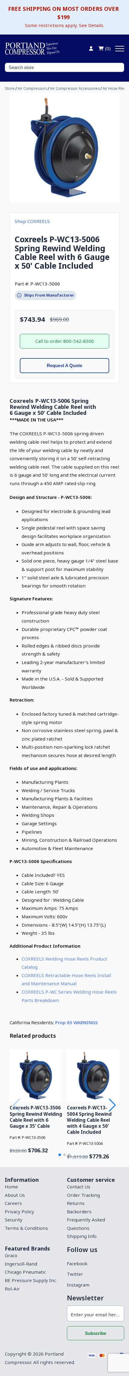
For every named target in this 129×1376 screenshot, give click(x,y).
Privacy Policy (19, 1212)
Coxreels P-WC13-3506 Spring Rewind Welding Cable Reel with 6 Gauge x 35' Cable (36, 1117)
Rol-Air (12, 1289)
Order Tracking (83, 1195)
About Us (15, 1195)
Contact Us (78, 1187)
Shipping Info (82, 1236)
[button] (59, 1155)
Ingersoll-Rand (21, 1264)
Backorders (79, 1212)
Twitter (75, 1274)
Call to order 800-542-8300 (64, 341)
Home (11, 1187)
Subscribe (95, 1333)
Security (13, 1220)
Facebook (77, 1263)
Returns (76, 1203)
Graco (11, 1255)
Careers (13, 1203)
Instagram (78, 1285)
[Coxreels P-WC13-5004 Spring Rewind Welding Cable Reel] (93, 1075)
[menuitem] (33, 1187)
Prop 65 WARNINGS (76, 1022)
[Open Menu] (119, 48)
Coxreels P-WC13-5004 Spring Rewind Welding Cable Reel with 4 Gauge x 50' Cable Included (89, 1120)
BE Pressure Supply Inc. (31, 1280)
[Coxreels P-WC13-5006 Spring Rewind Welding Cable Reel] (64, 148)
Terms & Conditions (26, 1228)
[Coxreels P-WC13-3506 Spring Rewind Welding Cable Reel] (36, 1075)
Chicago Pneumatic (25, 1272)
